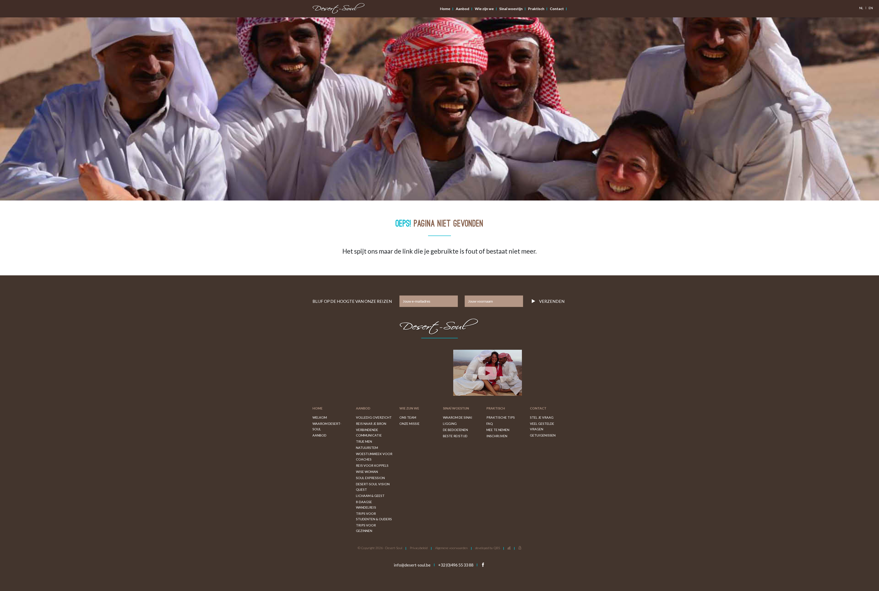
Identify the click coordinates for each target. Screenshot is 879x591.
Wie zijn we (484, 8)
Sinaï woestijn (511, 8)
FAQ (489, 424)
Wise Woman (367, 472)
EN (871, 8)
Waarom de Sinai (457, 417)
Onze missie (409, 424)
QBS (497, 548)
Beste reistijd (455, 436)
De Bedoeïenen (455, 430)
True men (364, 441)
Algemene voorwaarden (451, 548)
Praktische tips (500, 417)
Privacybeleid (419, 548)
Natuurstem (367, 448)
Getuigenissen (543, 435)
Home (445, 8)
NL (861, 8)
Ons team (407, 417)
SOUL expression (370, 478)
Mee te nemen (497, 430)
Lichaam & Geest (370, 496)
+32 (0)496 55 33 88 (455, 564)
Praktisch (536, 8)
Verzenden (551, 301)
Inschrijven (496, 436)
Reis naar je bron (371, 424)
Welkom (319, 417)
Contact (557, 8)
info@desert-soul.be (412, 564)
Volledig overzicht (374, 417)
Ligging (450, 424)
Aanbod (462, 8)
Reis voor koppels (372, 465)
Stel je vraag (541, 417)
